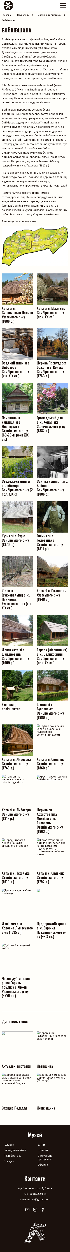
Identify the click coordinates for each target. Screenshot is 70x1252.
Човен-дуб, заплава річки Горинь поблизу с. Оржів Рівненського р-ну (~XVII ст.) (16, 987)
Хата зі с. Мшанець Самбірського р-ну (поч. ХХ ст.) (51, 312)
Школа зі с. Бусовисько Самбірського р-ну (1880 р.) (50, 710)
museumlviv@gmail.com (35, 1199)
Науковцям (23, 14)
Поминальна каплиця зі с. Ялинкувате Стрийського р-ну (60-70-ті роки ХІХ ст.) (15, 428)
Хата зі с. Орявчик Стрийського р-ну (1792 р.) (50, 877)
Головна (6, 14)
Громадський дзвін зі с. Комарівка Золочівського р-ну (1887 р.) (51, 424)
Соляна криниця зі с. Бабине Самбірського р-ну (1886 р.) (52, 487)
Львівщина (45, 1065)
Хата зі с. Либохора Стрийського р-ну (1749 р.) (16, 763)
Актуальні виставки (16, 1065)
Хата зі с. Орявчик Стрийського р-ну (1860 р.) (50, 763)
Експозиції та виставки (48, 14)
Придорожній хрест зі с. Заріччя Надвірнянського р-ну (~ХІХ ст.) (51, 930)
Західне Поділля (14, 1107)
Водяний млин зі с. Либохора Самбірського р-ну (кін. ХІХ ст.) (16, 369)
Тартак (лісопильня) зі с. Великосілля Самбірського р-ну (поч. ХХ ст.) (52, 656)
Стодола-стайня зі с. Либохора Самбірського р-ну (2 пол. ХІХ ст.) (17, 487)
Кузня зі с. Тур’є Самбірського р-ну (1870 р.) (15, 540)
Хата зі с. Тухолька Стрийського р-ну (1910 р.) (16, 877)
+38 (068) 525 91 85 (35, 1194)
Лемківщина (46, 1107)
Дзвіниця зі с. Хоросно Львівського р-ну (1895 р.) (17, 927)
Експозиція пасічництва (11, 706)
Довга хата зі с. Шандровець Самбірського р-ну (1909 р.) (15, 656)
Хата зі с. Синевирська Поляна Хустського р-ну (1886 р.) (17, 314)
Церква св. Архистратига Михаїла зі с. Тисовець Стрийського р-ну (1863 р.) (50, 820)
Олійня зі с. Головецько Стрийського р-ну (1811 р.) (50, 542)
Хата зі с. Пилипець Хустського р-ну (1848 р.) (51, 594)
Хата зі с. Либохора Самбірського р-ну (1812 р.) (16, 814)
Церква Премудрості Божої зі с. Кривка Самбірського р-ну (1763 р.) (52, 369)
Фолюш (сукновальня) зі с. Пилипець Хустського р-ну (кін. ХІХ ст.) (17, 599)
